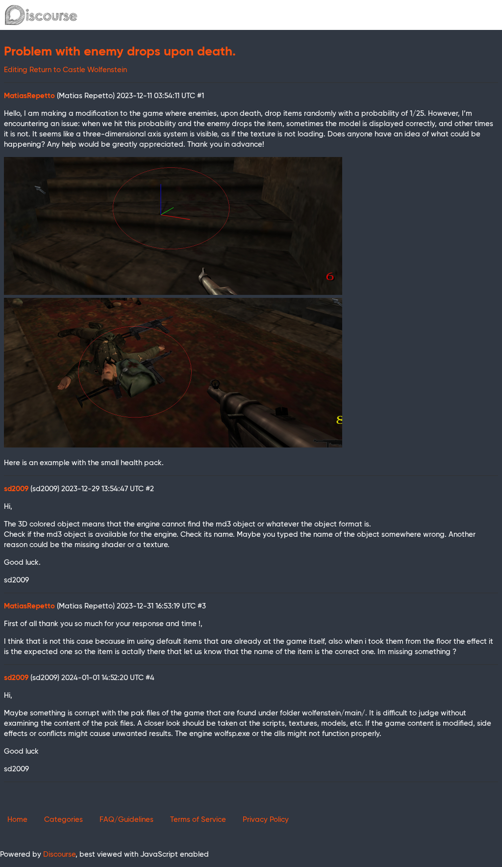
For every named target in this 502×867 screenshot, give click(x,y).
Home (17, 819)
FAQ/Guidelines (126, 819)
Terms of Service (198, 819)
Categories (63, 819)
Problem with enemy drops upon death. (120, 52)
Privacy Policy (266, 819)
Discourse (59, 854)
